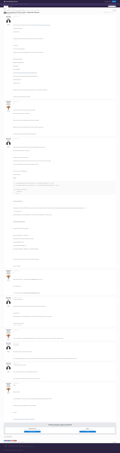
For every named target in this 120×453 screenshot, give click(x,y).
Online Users (12, 8)
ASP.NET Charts (31, 446)
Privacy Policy (21, 445)
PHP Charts (26, 446)
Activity (11, 6)
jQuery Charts (16, 446)
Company (21, 4)
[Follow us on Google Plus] (113, 450)
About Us (10, 445)
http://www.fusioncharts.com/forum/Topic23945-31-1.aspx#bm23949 (23, 419)
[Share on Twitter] (4, 440)
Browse (6, 6)
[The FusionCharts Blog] (106, 450)
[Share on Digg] (8, 440)
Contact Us (13, 445)
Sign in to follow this (107, 12)
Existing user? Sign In (108, 1)
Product (5, 4)
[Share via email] (14, 440)
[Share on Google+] (7, 440)
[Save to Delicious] (10, 440)
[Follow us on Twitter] (110, 450)
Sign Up (114, 1)
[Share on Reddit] (11, 440)
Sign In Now (87, 431)
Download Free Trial (111, 4)
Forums (5, 8)
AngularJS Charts (21, 446)
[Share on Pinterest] (16, 440)
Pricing (9, 4)
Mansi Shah (9, 13)
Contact (26, 4)
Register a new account (32, 431)
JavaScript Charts (11, 446)
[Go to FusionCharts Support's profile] (8, 107)
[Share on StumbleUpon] (13, 440)
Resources (16, 4)
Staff (8, 8)
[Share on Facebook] (5, 440)
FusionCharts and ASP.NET (21, 13)
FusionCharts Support (8, 102)
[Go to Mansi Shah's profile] (5, 13)
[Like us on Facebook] (108, 450)
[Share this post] (115, 16)
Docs (12, 4)
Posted (16, 16)
